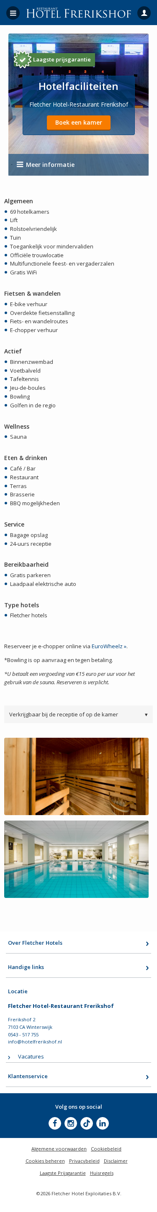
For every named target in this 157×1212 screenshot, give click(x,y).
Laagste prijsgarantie (62, 59)
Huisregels (101, 1173)
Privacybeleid (84, 1161)
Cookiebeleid (106, 1149)
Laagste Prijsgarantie (63, 1173)
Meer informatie (50, 165)
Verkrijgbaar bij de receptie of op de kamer (78, 714)
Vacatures (31, 1056)
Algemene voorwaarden (59, 1149)
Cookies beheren (45, 1161)
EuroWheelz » (109, 646)
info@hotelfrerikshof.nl (35, 1041)
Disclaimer (116, 1161)
